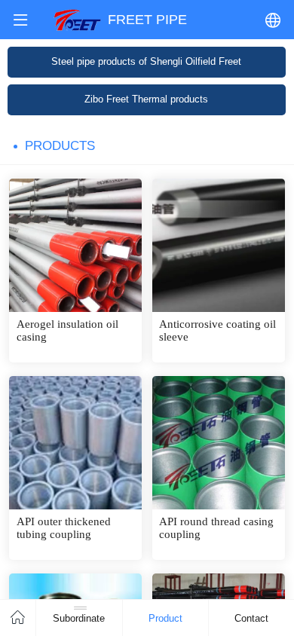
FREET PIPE (147, 19)
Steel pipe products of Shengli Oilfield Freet (146, 62)
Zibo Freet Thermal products (146, 99)
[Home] (18, 618)
